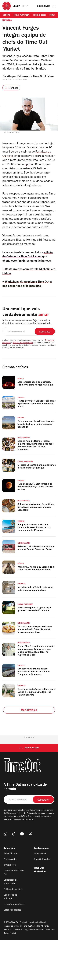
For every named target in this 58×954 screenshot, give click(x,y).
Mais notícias (29, 710)
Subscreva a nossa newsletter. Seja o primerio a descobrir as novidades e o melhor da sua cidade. (27, 322)
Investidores (10, 865)
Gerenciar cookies (12, 910)
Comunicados (10, 859)
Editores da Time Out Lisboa (35, 76)
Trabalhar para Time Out (13, 873)
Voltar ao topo (32, 748)
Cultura (52, 15)
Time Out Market (42, 859)
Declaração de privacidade (11, 882)
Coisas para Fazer (21, 15)
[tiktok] (13, 833)
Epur (27, 164)
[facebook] (22, 833)
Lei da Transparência (14, 904)
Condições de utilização (10, 897)
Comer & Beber (39, 15)
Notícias (6, 15)
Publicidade (40, 854)
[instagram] (5, 833)
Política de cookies (13, 889)
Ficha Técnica (10, 854)
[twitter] (30, 833)
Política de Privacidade (23, 343)
